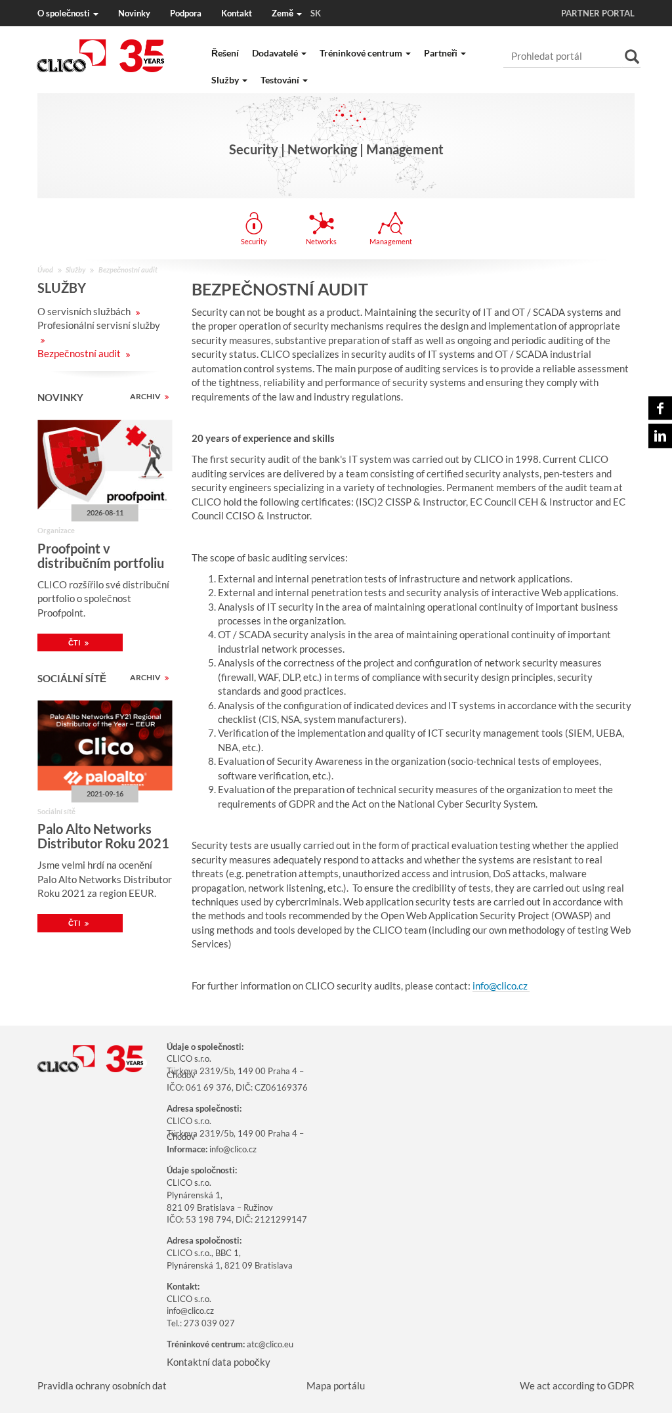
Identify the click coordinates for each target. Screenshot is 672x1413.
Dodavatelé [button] (276, 52)
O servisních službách (85, 311)
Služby (75, 269)
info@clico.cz (501, 985)
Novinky (134, 13)
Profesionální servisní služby (98, 325)
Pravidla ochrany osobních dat (102, 1385)
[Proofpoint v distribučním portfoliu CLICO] (104, 465)
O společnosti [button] (64, 13)
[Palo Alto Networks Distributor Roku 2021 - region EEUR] (104, 746)
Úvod (45, 269)
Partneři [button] (441, 52)
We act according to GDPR (577, 1385)
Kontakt (236, 13)
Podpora (185, 13)
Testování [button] (281, 79)
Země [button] (296, 13)
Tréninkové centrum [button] (362, 52)
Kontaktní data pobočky (218, 1362)
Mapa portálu (335, 1385)
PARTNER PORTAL (598, 13)
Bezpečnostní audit (80, 353)
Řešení (225, 52)
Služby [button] (226, 79)
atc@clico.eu (270, 1344)
